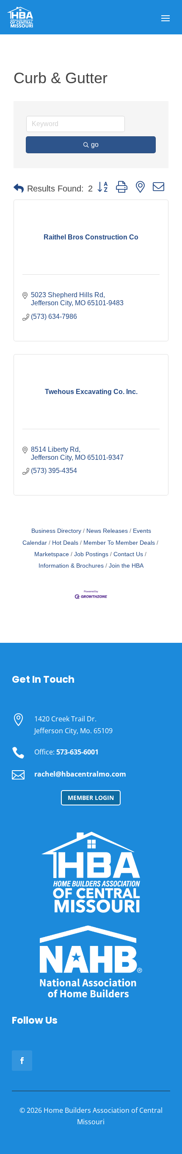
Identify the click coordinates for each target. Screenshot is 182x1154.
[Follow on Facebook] (22, 1060)
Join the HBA (126, 566)
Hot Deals (65, 543)
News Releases (107, 531)
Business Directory (56, 531)
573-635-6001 (77, 752)
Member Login (91, 798)
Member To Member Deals (119, 543)
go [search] (95, 144)
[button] (19, 188)
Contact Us (128, 554)
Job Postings (91, 554)
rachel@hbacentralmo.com (80, 774)
